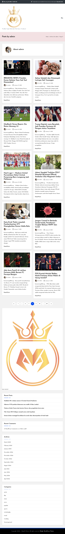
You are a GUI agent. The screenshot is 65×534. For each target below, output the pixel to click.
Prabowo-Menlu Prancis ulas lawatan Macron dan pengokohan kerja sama (24, 408)
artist (5, 492)
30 (46, 303)
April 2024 (7, 479)
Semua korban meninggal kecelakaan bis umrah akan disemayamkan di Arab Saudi (26, 415)
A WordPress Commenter (11, 429)
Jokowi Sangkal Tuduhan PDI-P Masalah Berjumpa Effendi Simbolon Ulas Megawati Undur (48, 175)
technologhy (7, 512)
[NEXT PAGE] (51, 303)
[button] (13, 303)
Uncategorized (8, 522)
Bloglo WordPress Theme (47, 531)
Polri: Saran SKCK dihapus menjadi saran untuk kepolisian (19, 412)
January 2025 (7, 448)
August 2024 (7, 465)
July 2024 (6, 469)
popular (6, 505)
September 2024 (8, 462)
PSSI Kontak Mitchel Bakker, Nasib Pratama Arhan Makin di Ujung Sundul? (47, 276)
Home (47, 36)
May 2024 (7, 475)
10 (39, 303)
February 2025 (8, 445)
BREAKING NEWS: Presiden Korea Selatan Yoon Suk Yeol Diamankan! (15, 80)
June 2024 (7, 472)
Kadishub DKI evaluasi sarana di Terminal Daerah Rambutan (20, 400)
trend (5, 515)
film (5, 495)
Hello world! (23, 429)
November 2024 (8, 455)
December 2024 (8, 452)
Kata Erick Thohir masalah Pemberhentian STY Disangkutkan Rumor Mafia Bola (17, 224)
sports (5, 509)
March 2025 (7, 442)
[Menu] (62, 17)
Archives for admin (54, 36)
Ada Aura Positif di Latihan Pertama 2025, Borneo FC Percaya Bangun (15, 272)
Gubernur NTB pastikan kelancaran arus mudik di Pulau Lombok (21, 404)
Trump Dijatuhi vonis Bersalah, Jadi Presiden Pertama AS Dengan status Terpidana (47, 126)
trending (6, 518)
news (5, 502)
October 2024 (8, 459)
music (5, 499)
